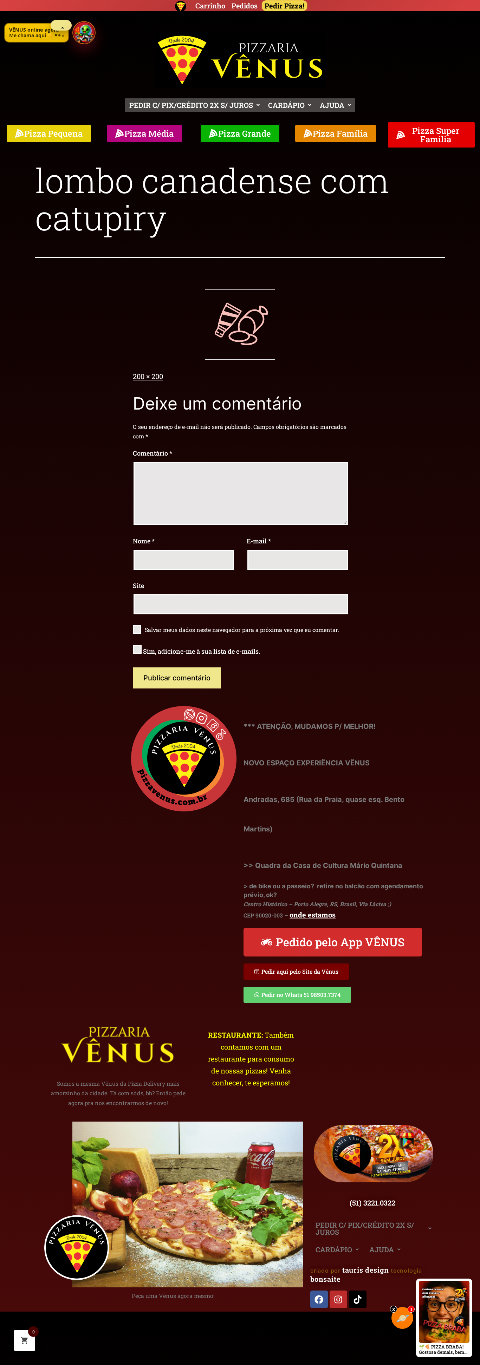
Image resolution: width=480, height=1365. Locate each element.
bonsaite (325, 1279)
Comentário (152, 453)
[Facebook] (319, 1299)
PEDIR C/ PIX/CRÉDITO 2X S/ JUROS (191, 105)
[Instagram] (338, 1299)
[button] (194, 105)
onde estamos (313, 914)
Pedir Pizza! (284, 5)
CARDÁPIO (286, 105)
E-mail (259, 541)
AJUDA (332, 105)
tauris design (365, 1269)
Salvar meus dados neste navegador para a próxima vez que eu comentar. (242, 629)
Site (138, 585)
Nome (144, 541)
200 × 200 (148, 376)
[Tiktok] (358, 1299)
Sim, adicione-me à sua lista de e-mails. (201, 651)
